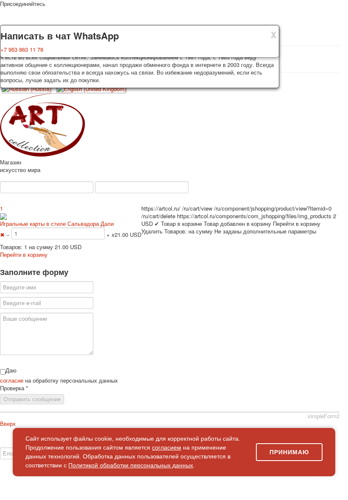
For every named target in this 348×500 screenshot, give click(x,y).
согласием (166, 447)
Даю (11, 370)
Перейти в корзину (24, 254)
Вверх (8, 423)
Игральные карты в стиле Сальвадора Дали (57, 223)
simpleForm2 (324, 416)
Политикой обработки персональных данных (130, 465)
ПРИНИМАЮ (289, 452)
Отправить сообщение (32, 399)
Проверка (14, 388)
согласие (12, 380)
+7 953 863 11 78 (21, 49)
